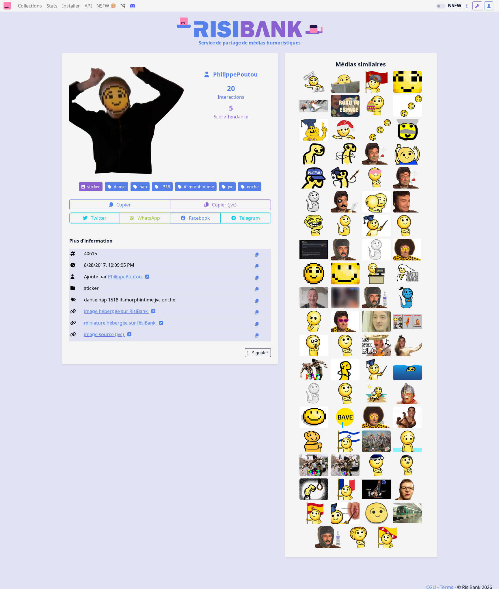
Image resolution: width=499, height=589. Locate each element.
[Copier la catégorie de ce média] (256, 289)
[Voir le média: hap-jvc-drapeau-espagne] (313, 513)
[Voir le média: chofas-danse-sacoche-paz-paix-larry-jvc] (345, 465)
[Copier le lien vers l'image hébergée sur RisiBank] (256, 312)
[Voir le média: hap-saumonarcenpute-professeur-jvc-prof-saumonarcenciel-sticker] (376, 369)
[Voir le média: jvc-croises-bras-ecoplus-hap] (313, 441)
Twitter (98, 218)
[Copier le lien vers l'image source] (256, 335)
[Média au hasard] (123, 6)
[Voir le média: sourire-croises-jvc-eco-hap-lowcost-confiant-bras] (345, 369)
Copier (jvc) (224, 205)
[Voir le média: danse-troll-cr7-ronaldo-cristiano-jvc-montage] (407, 417)
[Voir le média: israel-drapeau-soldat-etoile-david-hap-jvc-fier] (345, 441)
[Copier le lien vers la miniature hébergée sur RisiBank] (256, 323)
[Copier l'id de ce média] (256, 254)
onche (252, 186)
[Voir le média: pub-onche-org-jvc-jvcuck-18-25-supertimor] (313, 297)
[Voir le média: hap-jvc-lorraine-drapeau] (391, 537)
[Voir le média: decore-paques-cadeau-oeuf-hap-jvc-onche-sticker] (376, 106)
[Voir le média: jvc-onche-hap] (407, 106)
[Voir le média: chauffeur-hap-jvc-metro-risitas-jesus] (407, 513)
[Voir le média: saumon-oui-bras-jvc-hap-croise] (345, 393)
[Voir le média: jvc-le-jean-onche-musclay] (407, 489)
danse (119, 186)
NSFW (454, 5)
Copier (123, 205)
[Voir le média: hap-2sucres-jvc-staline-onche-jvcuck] (407, 130)
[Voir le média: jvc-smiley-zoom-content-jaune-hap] (345, 273)
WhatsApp (148, 218)
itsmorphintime (198, 186)
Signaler (259, 352)
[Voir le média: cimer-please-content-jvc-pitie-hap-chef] (313, 345)
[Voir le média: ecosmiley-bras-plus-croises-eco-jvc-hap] (345, 154)
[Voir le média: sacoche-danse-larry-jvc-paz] (313, 465)
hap (142, 186)
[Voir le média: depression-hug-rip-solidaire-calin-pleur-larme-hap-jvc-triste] (376, 202)
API (88, 6)
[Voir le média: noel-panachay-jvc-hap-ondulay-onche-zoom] (407, 82)
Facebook (199, 218)
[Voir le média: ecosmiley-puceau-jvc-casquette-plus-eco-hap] (313, 178)
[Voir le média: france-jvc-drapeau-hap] (345, 489)
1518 (165, 186)
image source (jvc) (104, 334)
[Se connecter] (489, 5)
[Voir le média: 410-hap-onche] (376, 513)
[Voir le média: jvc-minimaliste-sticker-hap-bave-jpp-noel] (345, 417)
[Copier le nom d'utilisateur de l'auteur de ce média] (256, 277)
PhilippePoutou (235, 74)
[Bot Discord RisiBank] (132, 5)
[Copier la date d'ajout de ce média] (256, 266)
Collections (30, 6)
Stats (51, 6)
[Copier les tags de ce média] (256, 300)
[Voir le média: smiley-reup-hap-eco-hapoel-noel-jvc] (376, 465)
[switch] (441, 6)
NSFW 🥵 (106, 6)
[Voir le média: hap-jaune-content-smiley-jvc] (313, 417)
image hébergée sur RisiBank (116, 311)
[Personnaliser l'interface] (477, 5)
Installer (71, 6)
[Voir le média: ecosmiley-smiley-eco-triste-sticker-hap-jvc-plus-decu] (313, 154)
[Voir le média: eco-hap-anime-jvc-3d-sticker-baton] (376, 225)
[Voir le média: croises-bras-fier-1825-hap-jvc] (345, 345)
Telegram (249, 218)
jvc (230, 186)
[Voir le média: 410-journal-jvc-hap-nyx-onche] (345, 82)
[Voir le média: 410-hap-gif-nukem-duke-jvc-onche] (345, 130)
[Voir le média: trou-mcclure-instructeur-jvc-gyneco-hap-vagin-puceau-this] (345, 513)
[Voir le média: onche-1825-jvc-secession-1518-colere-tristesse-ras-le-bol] (313, 106)
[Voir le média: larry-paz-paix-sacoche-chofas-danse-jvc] (313, 369)
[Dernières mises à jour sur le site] (466, 5)
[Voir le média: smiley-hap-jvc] (313, 273)
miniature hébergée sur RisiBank (120, 323)
